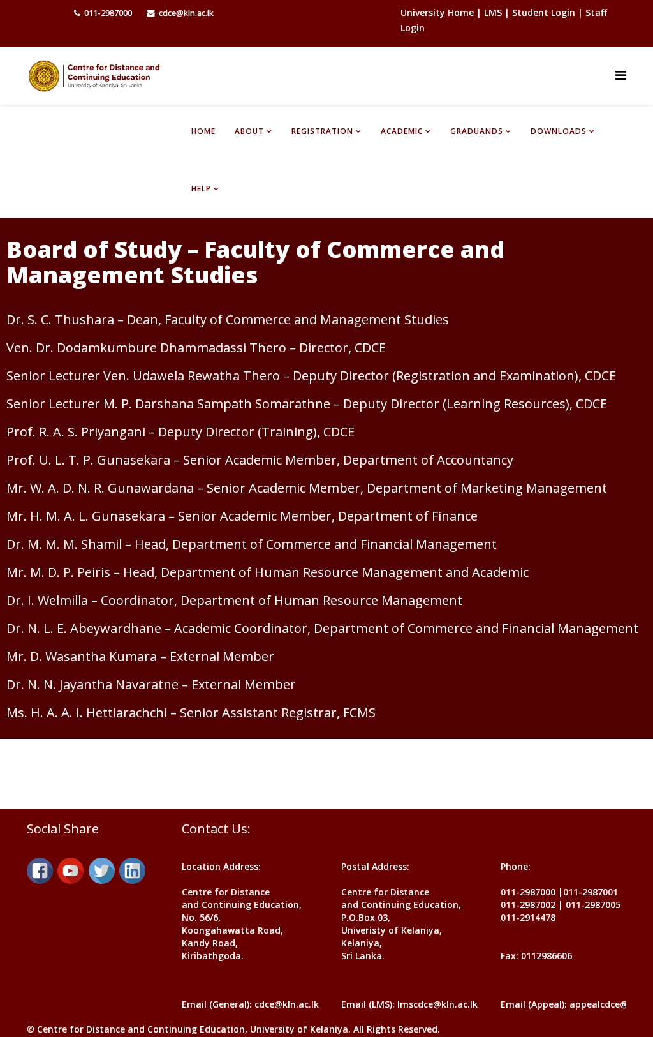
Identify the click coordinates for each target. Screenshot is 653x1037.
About (249, 131)
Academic (402, 131)
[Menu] (620, 75)
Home (203, 131)
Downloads (559, 131)
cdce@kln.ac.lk (186, 13)
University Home (438, 12)
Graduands (476, 131)
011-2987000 (108, 13)
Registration (322, 131)
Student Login (543, 12)
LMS (493, 12)
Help (201, 188)
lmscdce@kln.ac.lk (437, 1004)
